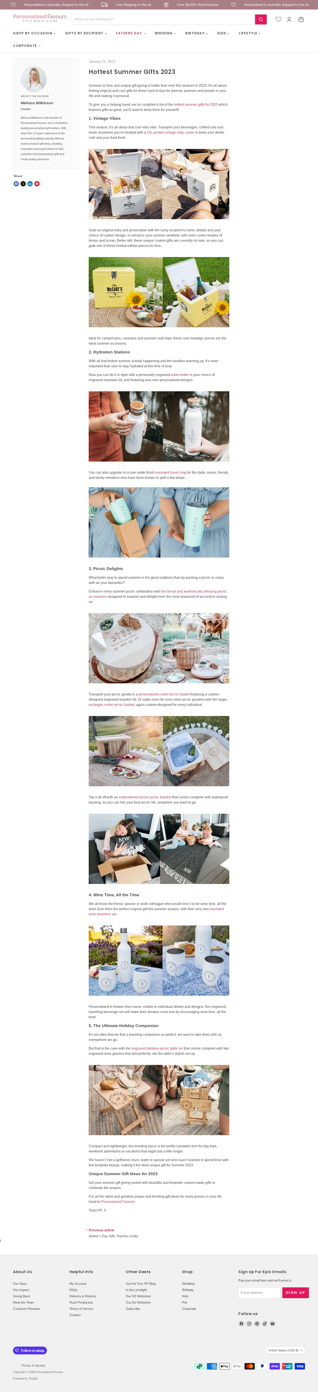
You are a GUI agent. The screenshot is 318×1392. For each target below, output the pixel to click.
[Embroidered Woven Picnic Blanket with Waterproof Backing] (159, 886)
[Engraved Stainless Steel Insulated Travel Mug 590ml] (159, 560)
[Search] (261, 19)
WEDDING (164, 33)
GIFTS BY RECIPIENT (85, 33)
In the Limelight (136, 1290)
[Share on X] (23, 183)
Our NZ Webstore (138, 1296)
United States (283, 1350)
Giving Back (21, 1296)
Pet (184, 1302)
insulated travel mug (170, 472)
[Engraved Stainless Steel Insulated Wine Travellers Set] (159, 998)
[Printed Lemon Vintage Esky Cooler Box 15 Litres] (159, 329)
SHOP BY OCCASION (33, 33)
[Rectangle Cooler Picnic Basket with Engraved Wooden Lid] (159, 788)
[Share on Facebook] (16, 183)
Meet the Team (23, 1302)
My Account (77, 1283)
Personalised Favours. (118, 1201)
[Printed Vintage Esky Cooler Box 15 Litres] (159, 221)
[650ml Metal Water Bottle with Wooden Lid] (159, 464)
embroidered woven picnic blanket (145, 797)
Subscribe (133, 1308)
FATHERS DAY (129, 33)
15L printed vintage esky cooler (170, 132)
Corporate (189, 1308)
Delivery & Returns (82, 1296)
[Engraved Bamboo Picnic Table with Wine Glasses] (159, 1137)
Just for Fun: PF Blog (141, 1283)
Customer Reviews (26, 1308)
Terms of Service (81, 1308)
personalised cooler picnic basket (164, 694)
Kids (185, 1296)
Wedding (188, 1283)
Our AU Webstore (138, 1302)
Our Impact (21, 1290)
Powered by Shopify (25, 1378)
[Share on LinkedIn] (30, 183)
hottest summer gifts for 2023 (196, 104)
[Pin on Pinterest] (37, 183)
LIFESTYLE (249, 33)
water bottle (180, 375)
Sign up (295, 1292)
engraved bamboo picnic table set (157, 1048)
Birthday (188, 1290)
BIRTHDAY (195, 33)
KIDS (222, 33)
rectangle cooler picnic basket (111, 704)
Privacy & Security (33, 1365)
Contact (74, 1315)
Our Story (20, 1283)
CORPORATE (25, 45)
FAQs (73, 1290)
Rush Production (81, 1302)
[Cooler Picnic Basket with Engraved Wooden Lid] (159, 685)
